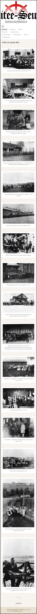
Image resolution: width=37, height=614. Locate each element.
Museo (20, 29)
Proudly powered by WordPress (16, 609)
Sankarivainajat (6, 34)
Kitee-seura (18, 12)
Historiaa (4, 29)
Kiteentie (4, 32)
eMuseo (26, 34)
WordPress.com (17, 611)
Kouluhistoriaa (14, 32)
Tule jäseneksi (6, 37)
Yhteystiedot (17, 34)
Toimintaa (12, 29)
